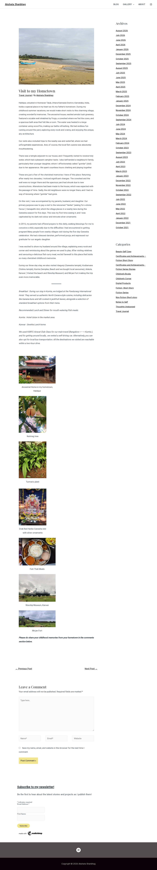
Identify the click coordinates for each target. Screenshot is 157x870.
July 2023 (120, 162)
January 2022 (122, 218)
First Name (21, 814)
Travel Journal (25, 95)
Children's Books (123, 274)
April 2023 (120, 166)
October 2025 (122, 59)
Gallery (127, 4)
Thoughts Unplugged (125, 306)
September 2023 (123, 152)
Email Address (23, 804)
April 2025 (120, 87)
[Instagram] (151, 4)
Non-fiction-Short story (126, 297)
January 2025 (122, 101)
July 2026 (120, 35)
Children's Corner (123, 278)
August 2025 (122, 68)
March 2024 (121, 138)
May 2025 (120, 82)
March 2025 (121, 91)
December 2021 (123, 223)
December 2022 (123, 180)
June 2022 (121, 204)
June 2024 (121, 129)
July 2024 (120, 124)
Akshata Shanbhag (15, 4)
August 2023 (122, 157)
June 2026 (121, 40)
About (141, 4)
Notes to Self (122, 302)
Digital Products (123, 283)
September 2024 (123, 119)
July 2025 (120, 73)
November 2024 (123, 110)
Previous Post (23, 668)
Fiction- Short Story (125, 288)
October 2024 (122, 115)
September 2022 (123, 194)
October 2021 (122, 227)
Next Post (91, 668)
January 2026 (122, 49)
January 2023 (122, 176)
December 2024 (123, 105)
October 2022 (122, 190)
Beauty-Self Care (123, 251)
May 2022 (120, 209)
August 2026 (122, 30)
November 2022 (123, 185)
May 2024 (120, 134)
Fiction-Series (122, 292)
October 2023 (122, 148)
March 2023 (121, 171)
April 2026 (120, 44)
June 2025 (121, 77)
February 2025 (122, 96)
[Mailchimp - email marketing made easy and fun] (30, 833)
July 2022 (120, 199)
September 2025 (123, 63)
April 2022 (120, 213)
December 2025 (123, 54)
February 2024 (122, 143)
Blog (116, 4)
